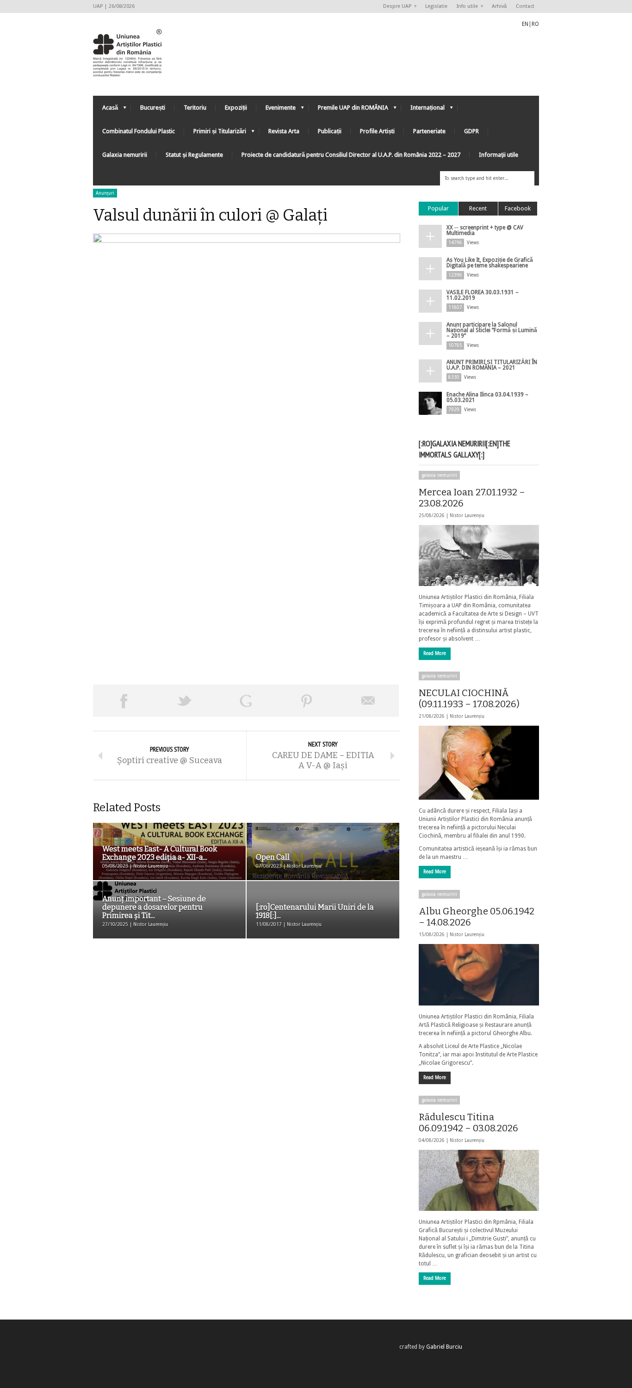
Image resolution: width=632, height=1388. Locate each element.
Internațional (423, 110)
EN (525, 24)
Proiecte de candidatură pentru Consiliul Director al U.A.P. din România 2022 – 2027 (351, 154)
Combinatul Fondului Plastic (138, 131)
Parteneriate (429, 131)
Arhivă (499, 6)
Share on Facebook (123, 701)
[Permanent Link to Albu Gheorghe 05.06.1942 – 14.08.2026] (479, 974)
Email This (368, 701)
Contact (525, 6)
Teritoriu (195, 107)
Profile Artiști (377, 131)
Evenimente (276, 110)
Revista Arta (283, 131)
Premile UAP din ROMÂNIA (348, 110)
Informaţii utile (498, 154)
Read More (434, 653)
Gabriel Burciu (444, 1347)
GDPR (471, 131)
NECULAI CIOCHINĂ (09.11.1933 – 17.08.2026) (469, 698)
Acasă (105, 110)
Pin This (306, 701)
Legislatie (436, 6)
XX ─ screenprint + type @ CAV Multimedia (484, 230)
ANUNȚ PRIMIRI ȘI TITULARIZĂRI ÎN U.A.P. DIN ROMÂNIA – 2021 (491, 365)
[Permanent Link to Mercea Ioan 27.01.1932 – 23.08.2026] (479, 555)
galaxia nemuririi (439, 475)
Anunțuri (105, 193)
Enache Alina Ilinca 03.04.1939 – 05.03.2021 (487, 397)
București (152, 107)
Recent (478, 208)
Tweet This (184, 701)
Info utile (465, 6)
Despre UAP (394, 6)
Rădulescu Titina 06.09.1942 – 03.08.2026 (468, 1122)
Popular (438, 208)
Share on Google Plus (245, 701)
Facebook (518, 208)
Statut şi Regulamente (194, 154)
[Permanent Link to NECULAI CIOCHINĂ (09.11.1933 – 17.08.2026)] (479, 763)
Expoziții (236, 107)
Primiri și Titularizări (215, 133)
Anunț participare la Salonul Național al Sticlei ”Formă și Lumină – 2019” (491, 330)
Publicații (329, 131)
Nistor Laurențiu (467, 515)
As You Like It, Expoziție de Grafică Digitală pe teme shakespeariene (489, 263)
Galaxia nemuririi (124, 154)
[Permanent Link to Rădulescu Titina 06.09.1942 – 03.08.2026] (479, 1180)
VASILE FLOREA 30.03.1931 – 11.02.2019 (482, 295)
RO (535, 24)
